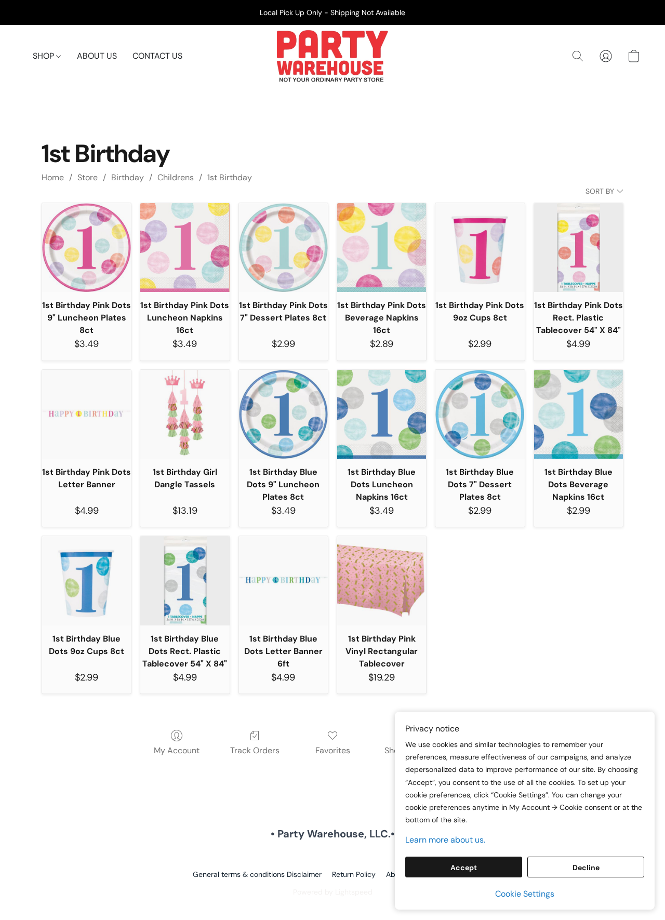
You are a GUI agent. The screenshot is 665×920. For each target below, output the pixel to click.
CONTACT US (157, 55)
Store (87, 177)
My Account (177, 750)
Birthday (127, 177)
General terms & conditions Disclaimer (257, 874)
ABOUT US (97, 55)
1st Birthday (229, 177)
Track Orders (255, 750)
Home (53, 177)
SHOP (44, 55)
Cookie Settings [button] (524, 893)
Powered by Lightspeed (333, 892)
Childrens (175, 177)
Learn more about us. (445, 839)
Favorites (332, 750)
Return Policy (354, 874)
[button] (332, 56)
